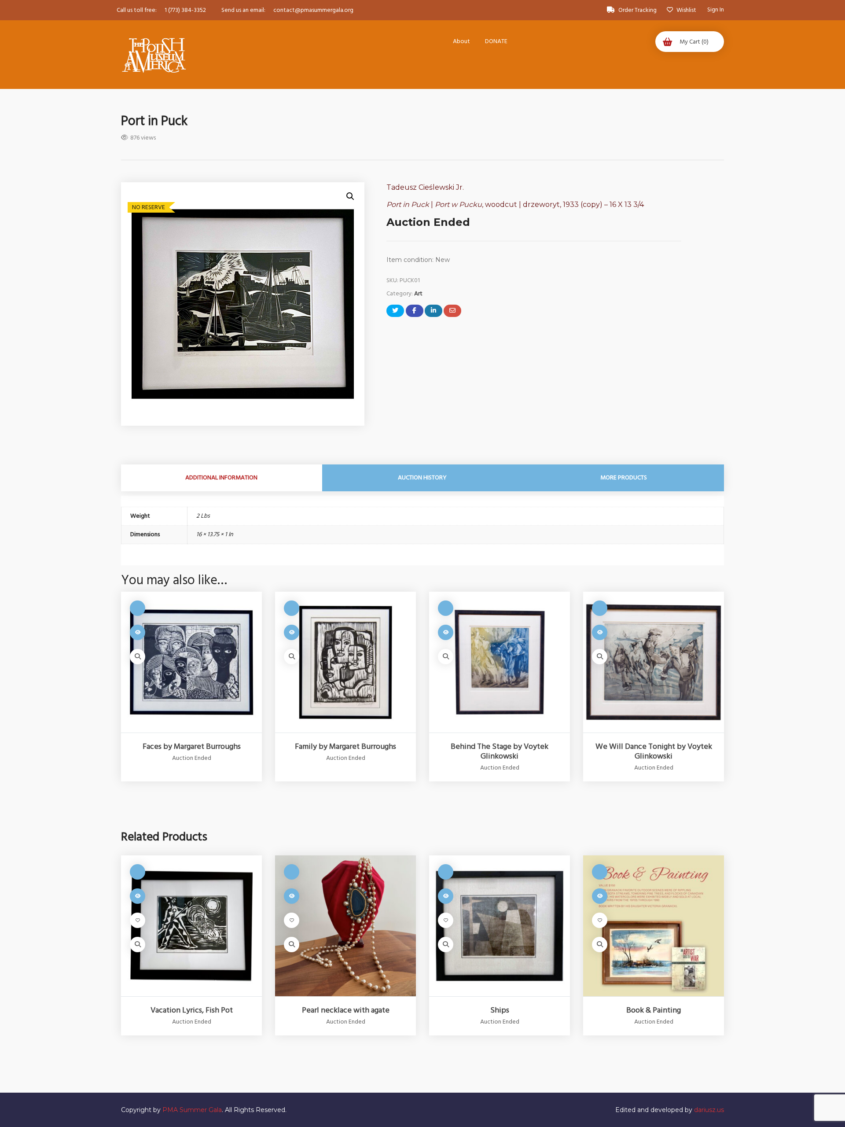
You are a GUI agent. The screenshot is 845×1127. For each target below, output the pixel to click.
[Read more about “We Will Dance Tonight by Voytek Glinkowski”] (599, 632)
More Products (623, 477)
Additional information (221, 477)
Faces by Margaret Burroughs (192, 746)
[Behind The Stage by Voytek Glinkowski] (499, 662)
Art (418, 293)
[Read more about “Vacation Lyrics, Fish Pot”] (137, 896)
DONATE (496, 41)
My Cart (694, 41)
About (461, 41)
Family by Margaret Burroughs (345, 746)
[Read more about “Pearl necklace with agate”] (291, 896)
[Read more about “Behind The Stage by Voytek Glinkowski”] (445, 632)
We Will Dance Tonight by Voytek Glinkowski (653, 751)
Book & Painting (653, 1010)
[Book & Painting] (653, 925)
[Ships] (499, 925)
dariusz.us (709, 1110)
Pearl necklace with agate (345, 1010)
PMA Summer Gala (192, 1110)
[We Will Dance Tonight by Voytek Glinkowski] (653, 662)
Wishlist (685, 10)
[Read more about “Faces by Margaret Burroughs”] (137, 632)
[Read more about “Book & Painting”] (599, 896)
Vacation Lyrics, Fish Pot (192, 1010)
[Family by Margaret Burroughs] (345, 662)
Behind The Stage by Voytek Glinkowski (499, 751)
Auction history (422, 477)
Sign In (715, 10)
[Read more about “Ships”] (445, 896)
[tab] (221, 477)
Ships (499, 1010)
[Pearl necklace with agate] (345, 925)
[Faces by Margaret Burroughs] (191, 662)
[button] (350, 196)
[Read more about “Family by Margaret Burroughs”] (291, 632)
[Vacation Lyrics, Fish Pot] (191, 925)
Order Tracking (637, 10)
